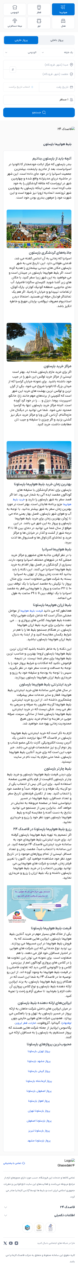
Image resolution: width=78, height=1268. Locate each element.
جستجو (36, 112)
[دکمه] (13, 69)
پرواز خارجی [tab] (21, 40)
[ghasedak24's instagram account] (16, 1243)
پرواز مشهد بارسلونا (39, 1061)
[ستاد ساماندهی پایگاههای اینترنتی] (39, 1228)
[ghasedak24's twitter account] (5, 1243)
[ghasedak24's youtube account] (11, 1243)
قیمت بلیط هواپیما (31, 611)
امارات (32, 1023)
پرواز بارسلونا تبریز (39, 1131)
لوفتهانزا (66, 1023)
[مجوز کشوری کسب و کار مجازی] (27, 1228)
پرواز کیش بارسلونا (39, 1071)
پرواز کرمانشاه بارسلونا (39, 1081)
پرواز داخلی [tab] (56, 40)
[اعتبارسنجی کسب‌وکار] (51, 1228)
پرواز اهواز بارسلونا (39, 1101)
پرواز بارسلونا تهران (39, 1111)
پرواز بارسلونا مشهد (39, 1141)
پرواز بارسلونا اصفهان (39, 1121)
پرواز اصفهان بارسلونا (39, 1091)
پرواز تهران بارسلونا (39, 1051)
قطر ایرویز (21, 1023)
